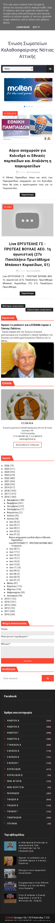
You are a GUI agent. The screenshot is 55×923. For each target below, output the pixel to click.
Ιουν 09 (13, 570)
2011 (7, 611)
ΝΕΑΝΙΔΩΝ (13, 793)
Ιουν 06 (13, 574)
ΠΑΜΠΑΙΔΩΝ (14, 817)
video (9, 207)
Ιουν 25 (13, 525)
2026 (7, 465)
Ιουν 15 (13, 558)
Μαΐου (10, 583)
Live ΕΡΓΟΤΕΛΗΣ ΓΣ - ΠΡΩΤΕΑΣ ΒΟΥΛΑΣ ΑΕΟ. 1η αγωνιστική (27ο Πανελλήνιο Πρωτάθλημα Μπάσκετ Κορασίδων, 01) (27, 254)
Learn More (23, 27)
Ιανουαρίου (12, 595)
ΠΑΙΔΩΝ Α (12, 799)
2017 (7, 494)
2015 (7, 599)
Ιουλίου (11, 515)
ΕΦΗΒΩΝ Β (13, 757)
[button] (24, 106)
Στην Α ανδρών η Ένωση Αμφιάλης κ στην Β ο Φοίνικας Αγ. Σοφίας (32, 898)
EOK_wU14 (11, 113)
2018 (7, 490)
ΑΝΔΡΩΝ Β (13, 727)
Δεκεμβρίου (13, 500)
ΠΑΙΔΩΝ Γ (12, 811)
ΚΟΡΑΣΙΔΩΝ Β (15, 775)
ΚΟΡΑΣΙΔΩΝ (14, 769)
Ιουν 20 (13, 549)
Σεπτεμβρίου (13, 509)
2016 (7, 497)
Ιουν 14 (13, 561)
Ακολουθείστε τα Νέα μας (27, 445)
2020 (7, 484)
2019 (7, 487)
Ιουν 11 (13, 567)
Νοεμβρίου (12, 503)
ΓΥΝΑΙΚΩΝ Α (14, 745)
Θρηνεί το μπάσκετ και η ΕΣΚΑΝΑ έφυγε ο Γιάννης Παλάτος (32, 860)
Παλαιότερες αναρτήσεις (39, 309)
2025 (7, 469)
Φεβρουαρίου (14, 592)
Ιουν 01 (13, 580)
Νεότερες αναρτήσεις (13, 306)
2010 (7, 614)
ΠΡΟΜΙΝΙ (12, 823)
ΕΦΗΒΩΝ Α (13, 751)
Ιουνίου (11, 518)
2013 (7, 605)
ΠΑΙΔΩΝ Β (12, 805)
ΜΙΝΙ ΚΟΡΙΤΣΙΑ (15, 787)
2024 (7, 472)
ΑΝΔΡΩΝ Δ (13, 739)
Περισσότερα (27, 195)
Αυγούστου (13, 512)
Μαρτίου (11, 589)
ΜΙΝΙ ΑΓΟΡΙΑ (14, 781)
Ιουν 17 (13, 552)
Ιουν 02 (13, 577)
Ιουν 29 (13, 522)
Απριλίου (12, 586)
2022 (7, 478)
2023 (7, 475)
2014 (7, 602)
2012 (7, 608)
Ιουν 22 (13, 531)
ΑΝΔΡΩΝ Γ (13, 733)
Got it (36, 27)
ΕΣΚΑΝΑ (10, 917)
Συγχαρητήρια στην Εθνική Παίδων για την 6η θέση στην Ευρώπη (33, 885)
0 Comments (34, 172)
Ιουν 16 (13, 555)
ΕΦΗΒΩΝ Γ (13, 763)
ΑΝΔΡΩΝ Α (13, 720)
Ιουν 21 (13, 534)
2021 (7, 481)
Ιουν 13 (13, 564)
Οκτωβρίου (13, 506)
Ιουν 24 (13, 528)
